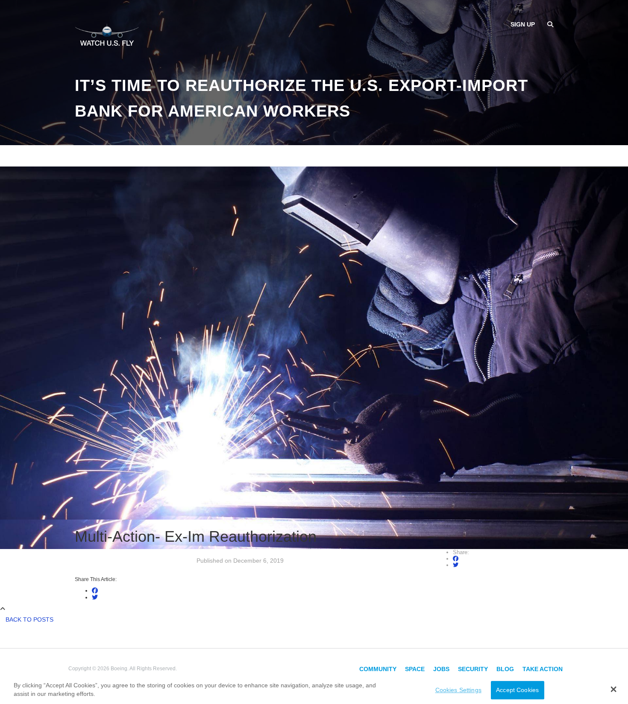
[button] (613, 689)
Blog (505, 669)
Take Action (542, 669)
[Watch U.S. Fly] (107, 33)
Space (415, 669)
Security (473, 669)
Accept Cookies (517, 689)
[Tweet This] (455, 565)
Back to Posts (29, 619)
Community (377, 669)
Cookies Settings (458, 689)
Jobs (441, 669)
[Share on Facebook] (455, 558)
